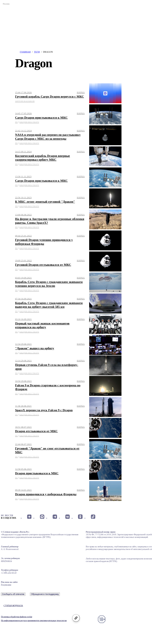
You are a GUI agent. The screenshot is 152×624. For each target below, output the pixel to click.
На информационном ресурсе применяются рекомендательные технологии (34, 620)
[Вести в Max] (42, 516)
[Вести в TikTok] (93, 516)
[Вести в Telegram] (54, 516)
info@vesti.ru (6, 561)
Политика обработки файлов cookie (16, 616)
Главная (25, 52)
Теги (37, 52)
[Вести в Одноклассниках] (80, 516)
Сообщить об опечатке (13, 594)
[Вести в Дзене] (29, 516)
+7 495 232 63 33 (9, 572)
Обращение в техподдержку (45, 594)
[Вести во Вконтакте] (67, 516)
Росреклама (6, 584)
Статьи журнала (13, 605)
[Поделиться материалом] (76, 618)
